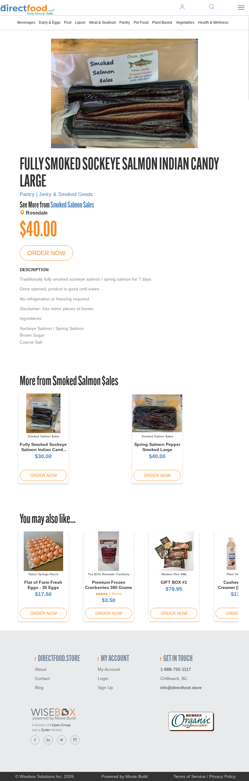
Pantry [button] (124, 22)
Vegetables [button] (185, 22)
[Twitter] (61, 739)
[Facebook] (34, 739)
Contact (42, 678)
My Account (109, 669)
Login (103, 678)
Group (60, 725)
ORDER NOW (46, 253)
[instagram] (75, 739)
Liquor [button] (80, 22)
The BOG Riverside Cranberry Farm (108, 576)
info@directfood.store (181, 687)
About (40, 669)
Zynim (45, 730)
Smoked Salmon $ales (72, 205)
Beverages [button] (26, 22)
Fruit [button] (67, 22)
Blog (39, 687)
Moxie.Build (136, 776)
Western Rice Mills (173, 574)
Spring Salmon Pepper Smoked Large (157, 447)
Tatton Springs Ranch (43, 574)
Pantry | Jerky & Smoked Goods (56, 194)
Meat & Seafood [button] (102, 22)
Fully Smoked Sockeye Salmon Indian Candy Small (43, 449)
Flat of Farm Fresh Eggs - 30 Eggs (43, 585)
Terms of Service (189, 776)
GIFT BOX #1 (174, 582)
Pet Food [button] (141, 22)
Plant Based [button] (162, 22)
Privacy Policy (222, 776)
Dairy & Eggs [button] (49, 22)
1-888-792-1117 (175, 669)
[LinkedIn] (48, 739)
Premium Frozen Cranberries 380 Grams (108, 585)
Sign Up (105, 687)
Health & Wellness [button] (213, 22)
